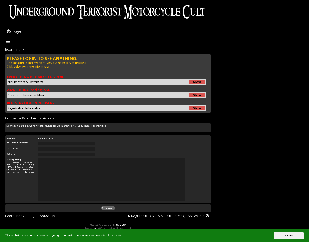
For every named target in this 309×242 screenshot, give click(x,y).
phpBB (98, 228)
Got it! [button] (289, 235)
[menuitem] (30, 216)
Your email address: (17, 142)
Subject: (10, 153)
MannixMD (121, 225)
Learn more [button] (115, 235)
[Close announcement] (208, 57)
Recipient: (11, 138)
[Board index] (108, 16)
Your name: (12, 148)
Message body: (14, 159)
